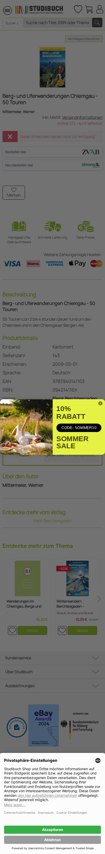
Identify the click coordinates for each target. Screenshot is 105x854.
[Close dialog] (100, 403)
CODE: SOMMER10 (78, 427)
